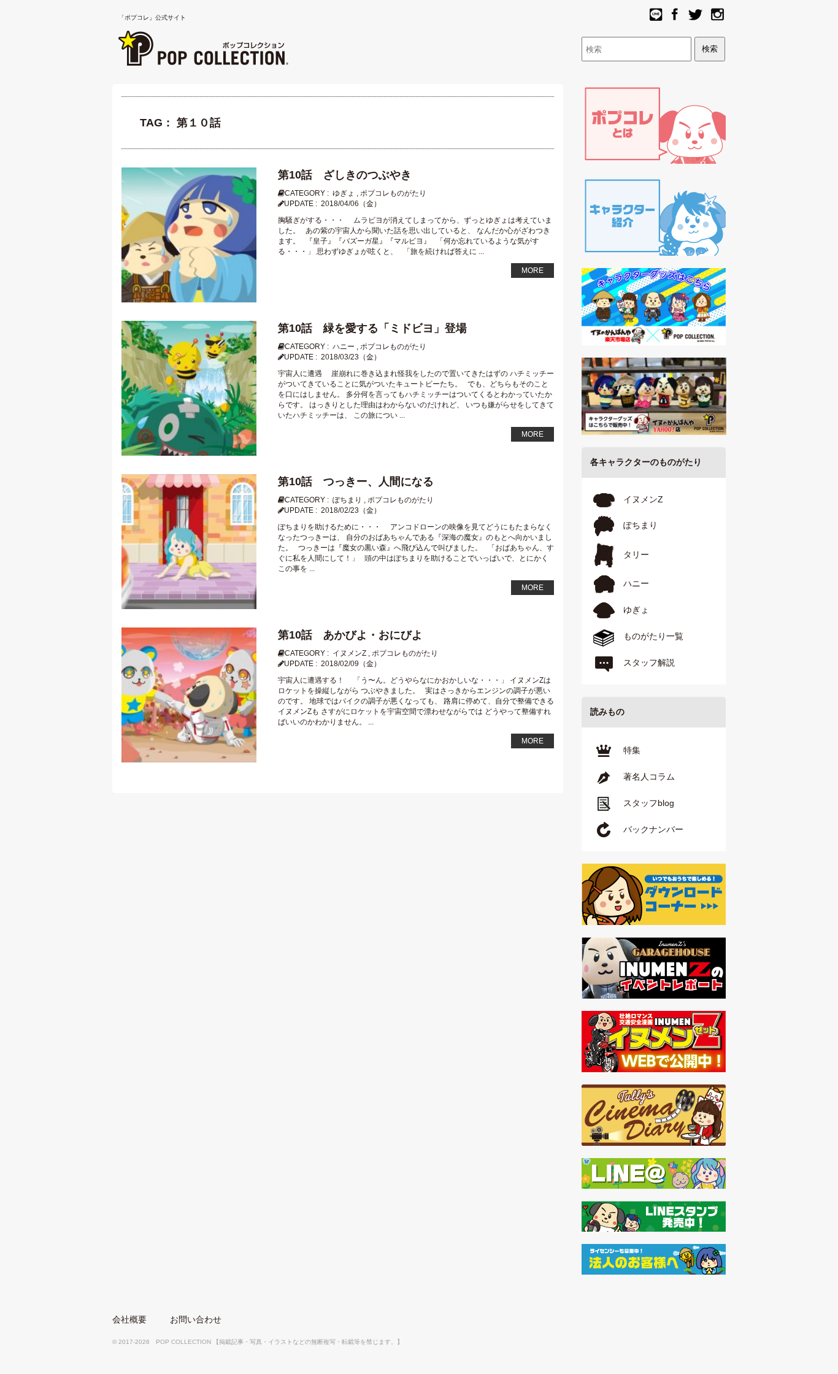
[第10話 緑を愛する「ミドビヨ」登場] (188, 387)
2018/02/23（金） (351, 510)
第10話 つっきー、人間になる (356, 481)
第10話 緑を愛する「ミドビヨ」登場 (372, 328)
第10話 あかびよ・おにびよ (350, 635)
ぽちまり (347, 500)
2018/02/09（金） (351, 663)
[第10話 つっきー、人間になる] (188, 541)
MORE (532, 270)
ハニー (344, 346)
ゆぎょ (344, 193)
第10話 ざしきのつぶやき (345, 175)
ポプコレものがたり (393, 193)
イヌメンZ (349, 653)
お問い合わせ (195, 1319)
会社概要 (129, 1319)
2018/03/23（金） (351, 357)
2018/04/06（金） (351, 203)
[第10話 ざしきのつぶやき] (188, 234)
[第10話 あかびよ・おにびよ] (188, 694)
